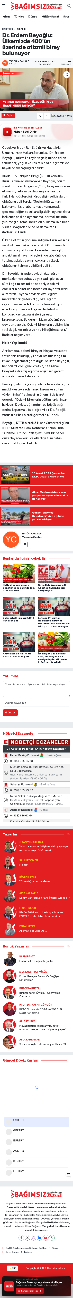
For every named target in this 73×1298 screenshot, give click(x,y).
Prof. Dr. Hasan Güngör (35, 1005)
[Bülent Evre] (9, 879)
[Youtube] (46, 1238)
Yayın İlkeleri (12, 1252)
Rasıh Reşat (27, 956)
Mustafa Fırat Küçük (33, 972)
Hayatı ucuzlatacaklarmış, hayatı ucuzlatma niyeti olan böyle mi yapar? (43, 1027)
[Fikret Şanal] (9, 912)
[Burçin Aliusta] (9, 992)
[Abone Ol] (61, 115)
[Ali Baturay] (9, 1025)
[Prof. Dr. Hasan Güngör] (9, 1008)
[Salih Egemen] (9, 862)
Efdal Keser (27, 926)
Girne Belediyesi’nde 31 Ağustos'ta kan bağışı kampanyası (52, 588)
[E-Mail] (25, 544)
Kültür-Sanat (50, 16)
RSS (14, 1268)
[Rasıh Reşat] (9, 958)
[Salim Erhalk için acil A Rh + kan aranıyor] (19, 606)
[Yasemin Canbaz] (11, 539)
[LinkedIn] (39, 1238)
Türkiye (19, 16)
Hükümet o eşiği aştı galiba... (37, 961)
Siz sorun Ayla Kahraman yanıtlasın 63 (42, 1044)
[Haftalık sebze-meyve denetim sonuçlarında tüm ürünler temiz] (19, 573)
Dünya (32, 16)
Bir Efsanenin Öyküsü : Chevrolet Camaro (39, 995)
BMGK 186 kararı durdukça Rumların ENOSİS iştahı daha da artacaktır (41, 914)
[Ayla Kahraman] (9, 1041)
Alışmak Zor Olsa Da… (33, 930)
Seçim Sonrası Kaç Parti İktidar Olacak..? (44, 897)
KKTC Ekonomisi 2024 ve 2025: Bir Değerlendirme (41, 1011)
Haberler (7, 29)
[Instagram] (33, 1238)
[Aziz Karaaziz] (9, 895)
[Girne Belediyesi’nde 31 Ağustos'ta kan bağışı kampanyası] (54, 573)
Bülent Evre (27, 877)
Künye (55, 1248)
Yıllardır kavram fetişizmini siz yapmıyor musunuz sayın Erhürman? (44, 848)
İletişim (28, 1252)
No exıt (24, 865)
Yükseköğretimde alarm (34, 881)
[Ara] (69, 6)
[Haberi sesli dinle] (7, 131)
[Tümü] (68, 834)
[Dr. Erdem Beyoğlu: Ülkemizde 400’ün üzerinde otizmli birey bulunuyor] (36, 89)
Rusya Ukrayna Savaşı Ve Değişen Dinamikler (39, 978)
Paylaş (10, 115)
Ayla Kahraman (29, 1039)
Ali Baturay (27, 1021)
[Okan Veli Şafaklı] (9, 846)
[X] (27, 1238)
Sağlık (21, 29)
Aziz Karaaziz (28, 893)
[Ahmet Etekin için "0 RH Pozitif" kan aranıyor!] (19, 642)
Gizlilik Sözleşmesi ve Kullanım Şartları (26, 1248)
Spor (66, 16)
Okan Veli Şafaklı (31, 842)
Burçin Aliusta (29, 988)
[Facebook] (21, 1238)
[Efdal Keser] (9, 928)
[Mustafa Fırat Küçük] (9, 976)
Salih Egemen (28, 860)
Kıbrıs (6, 16)
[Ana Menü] (3, 6)
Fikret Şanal (27, 908)
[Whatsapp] (52, 1238)
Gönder (10, 712)
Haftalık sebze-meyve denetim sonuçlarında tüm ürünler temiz (19, 588)
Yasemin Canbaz (32, 537)
